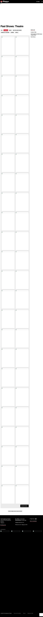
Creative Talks (33, 32)
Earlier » (24, 505)
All (2, 30)
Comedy (12, 32)
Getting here (3, 525)
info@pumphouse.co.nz (19, 522)
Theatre (5, 30)
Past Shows (33, 36)
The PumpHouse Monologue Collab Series (36, 34)
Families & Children (5, 32)
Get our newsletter (33, 521)
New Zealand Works (17, 30)
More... (16, 32)
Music (10, 30)
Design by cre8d (30, 613)
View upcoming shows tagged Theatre (15, 511)
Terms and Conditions (17, 613)
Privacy (24, 613)
